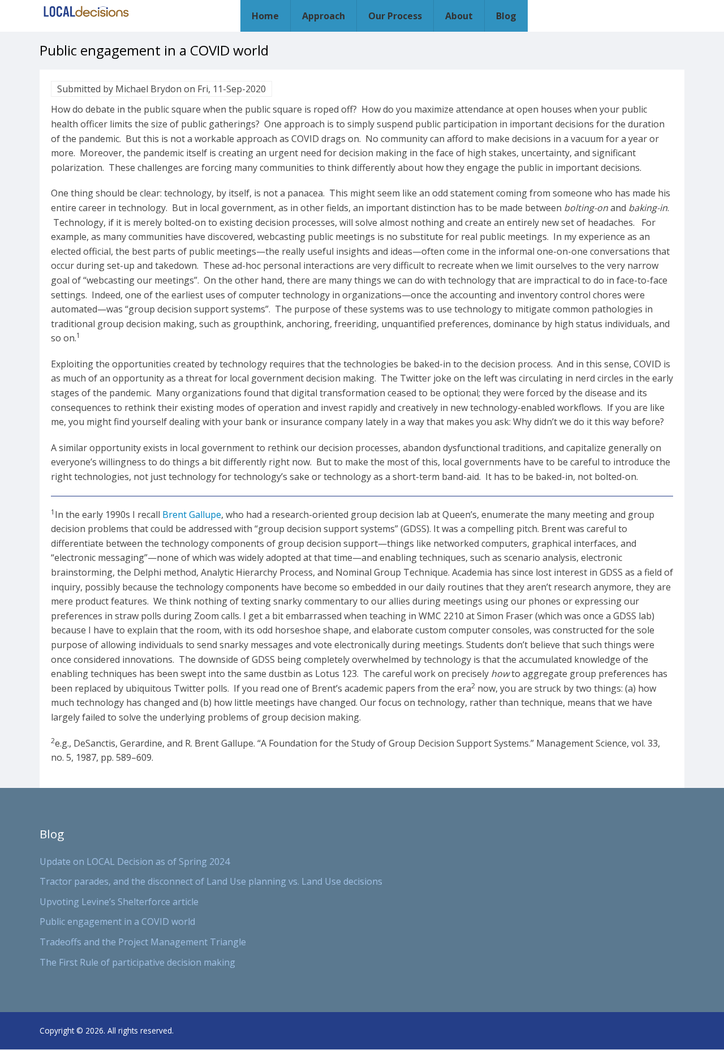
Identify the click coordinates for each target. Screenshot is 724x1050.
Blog (506, 16)
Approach (323, 16)
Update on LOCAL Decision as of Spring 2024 (135, 861)
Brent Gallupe (191, 514)
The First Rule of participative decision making (137, 962)
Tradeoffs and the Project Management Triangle (143, 942)
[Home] (86, 11)
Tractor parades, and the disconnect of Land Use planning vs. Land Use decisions (211, 881)
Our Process (395, 16)
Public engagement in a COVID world (117, 921)
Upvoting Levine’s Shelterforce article (119, 901)
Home (265, 16)
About (459, 16)
